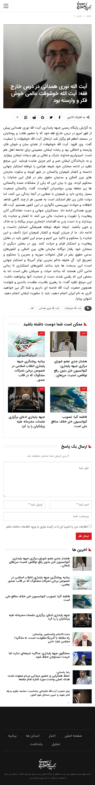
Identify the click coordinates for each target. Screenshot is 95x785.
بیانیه (12, 736)
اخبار (84, 333)
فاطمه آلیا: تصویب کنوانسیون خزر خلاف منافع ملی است (38, 598)
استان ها (32, 736)
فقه (32, 308)
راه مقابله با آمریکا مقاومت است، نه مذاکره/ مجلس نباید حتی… (42, 639)
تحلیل (56, 744)
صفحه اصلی (73, 736)
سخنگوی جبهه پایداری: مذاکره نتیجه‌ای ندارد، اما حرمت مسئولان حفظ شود (39, 655)
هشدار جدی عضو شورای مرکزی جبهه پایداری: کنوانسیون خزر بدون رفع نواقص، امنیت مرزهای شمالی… (39, 562)
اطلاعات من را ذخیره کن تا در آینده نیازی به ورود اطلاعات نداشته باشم (47, 526)
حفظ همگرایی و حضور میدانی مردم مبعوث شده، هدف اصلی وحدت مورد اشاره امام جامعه (39, 676)
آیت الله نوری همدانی (49, 308)
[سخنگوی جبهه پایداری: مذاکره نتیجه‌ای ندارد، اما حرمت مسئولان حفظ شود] (82, 659)
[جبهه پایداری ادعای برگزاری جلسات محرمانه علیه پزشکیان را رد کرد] (26, 400)
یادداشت (36, 744)
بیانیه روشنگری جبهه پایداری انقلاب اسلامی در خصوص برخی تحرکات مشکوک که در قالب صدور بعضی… (39, 581)
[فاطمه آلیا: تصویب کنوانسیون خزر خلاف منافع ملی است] (68, 400)
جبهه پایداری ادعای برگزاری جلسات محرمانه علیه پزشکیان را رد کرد (39, 617)
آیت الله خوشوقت (72, 308)
